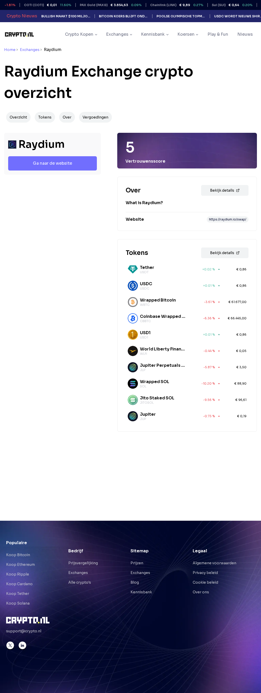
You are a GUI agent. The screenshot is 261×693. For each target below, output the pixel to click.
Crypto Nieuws (22, 16)
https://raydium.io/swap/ (227, 219)
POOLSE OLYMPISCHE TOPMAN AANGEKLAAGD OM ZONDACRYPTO (181, 16)
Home (10, 49)
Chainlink (166, 5)
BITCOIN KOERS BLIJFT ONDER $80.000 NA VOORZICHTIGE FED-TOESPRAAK (123, 16)
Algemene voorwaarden (214, 563)
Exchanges (30, 49)
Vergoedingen (95, 117)
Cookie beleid (205, 582)
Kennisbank (141, 592)
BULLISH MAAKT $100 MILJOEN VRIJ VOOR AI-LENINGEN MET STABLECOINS (65, 16)
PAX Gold (100, 5)
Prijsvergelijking (83, 563)
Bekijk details (222, 190)
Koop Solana (18, 603)
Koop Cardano (19, 584)
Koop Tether (17, 593)
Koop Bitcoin (18, 555)
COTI (37, 5)
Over (67, 117)
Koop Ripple (17, 574)
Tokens (44, 117)
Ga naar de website (52, 163)
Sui (221, 5)
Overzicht (18, 117)
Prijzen (136, 563)
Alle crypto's (79, 582)
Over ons (201, 592)
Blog (134, 582)
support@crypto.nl (23, 631)
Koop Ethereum (20, 564)
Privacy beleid (205, 572)
